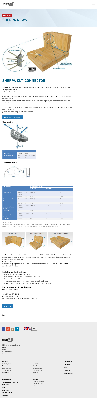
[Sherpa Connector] (8, 3)
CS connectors (6, 368)
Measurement (68, 373)
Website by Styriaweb (89, 395)
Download (67, 370)
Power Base (5, 372)
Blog (65, 367)
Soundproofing (37, 368)
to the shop (8, 306)
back (3, 315)
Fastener (35, 364)
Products (5, 361)
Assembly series (7, 364)
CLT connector (6, 370)
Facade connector (38, 366)
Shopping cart (6, 379)
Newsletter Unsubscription (7, 391)
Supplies (35, 372)
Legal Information (38, 381)
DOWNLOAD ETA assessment (13, 117)
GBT (34, 386)
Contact (35, 379)
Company (67, 364)
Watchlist (5, 395)
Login (3, 387)
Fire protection (37, 370)
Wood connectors (7, 366)
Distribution (68, 361)
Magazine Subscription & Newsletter (10, 383)
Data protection (38, 383)
